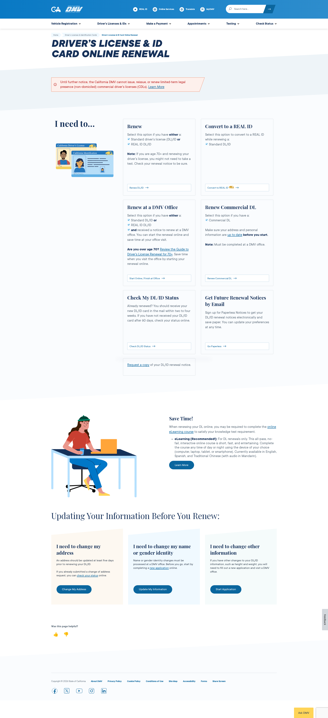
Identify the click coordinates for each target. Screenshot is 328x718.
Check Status (264, 23)
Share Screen (219, 681)
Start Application (226, 589)
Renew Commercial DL (219, 278)
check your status (87, 575)
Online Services (166, 9)
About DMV (96, 681)
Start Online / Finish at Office (144, 278)
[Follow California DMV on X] (67, 691)
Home (55, 35)
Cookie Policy (133, 681)
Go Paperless (214, 346)
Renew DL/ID (136, 187)
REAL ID (143, 9)
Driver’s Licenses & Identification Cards (81, 35)
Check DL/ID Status (140, 346)
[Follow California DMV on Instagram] (91, 691)
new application (159, 568)
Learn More (156, 87)
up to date (234, 235)
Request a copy (138, 365)
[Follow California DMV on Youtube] (79, 691)
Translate (190, 9)
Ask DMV (303, 712)
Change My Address (74, 589)
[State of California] (56, 9)
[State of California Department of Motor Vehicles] (74, 9)
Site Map (173, 681)
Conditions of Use (154, 681)
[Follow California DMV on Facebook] (54, 691)
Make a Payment (157, 23)
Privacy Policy (115, 681)
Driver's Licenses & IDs (111, 23)
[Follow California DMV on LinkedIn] (103, 691)
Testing (231, 23)
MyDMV (210, 9)
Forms (204, 681)
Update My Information (153, 589)
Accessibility (189, 681)
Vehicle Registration (64, 23)
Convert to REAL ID (218, 187)
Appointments (197, 23)
